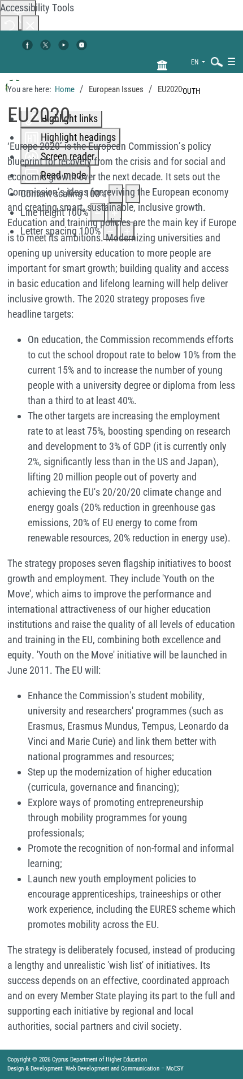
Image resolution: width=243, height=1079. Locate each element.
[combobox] (214, 61)
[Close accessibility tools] (30, 24)
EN (195, 62)
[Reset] (9, 24)
